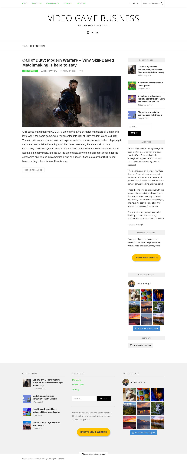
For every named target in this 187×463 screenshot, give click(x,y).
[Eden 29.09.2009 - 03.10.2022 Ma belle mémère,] (134, 295)
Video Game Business (93, 18)
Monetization (52, 3)
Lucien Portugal (49, 71)
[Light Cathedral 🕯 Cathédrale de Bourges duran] (158, 295)
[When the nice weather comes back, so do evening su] (146, 307)
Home (25, 3)
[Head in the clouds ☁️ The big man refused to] (134, 307)
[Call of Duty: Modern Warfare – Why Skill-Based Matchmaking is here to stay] (71, 101)
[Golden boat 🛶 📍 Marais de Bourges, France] (158, 319)
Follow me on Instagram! (95, 454)
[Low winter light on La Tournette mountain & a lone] (146, 319)
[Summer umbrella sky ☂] (146, 295)
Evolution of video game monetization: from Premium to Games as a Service (151, 99)
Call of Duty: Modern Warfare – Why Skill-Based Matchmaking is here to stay (151, 69)
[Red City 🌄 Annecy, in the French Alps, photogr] (134, 319)
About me (81, 3)
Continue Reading (33, 170)
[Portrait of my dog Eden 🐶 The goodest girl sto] (158, 307)
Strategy (68, 3)
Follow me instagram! (142, 345)
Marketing (37, 3)
